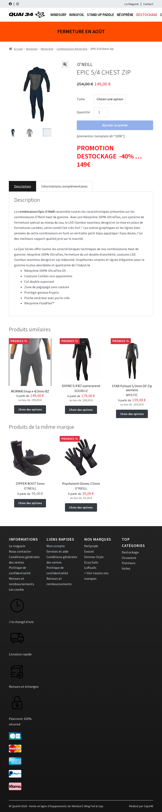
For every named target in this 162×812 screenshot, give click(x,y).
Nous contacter (20, 551)
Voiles (126, 568)
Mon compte (55, 546)
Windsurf (58, 14)
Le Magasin (132, 4)
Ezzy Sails (91, 562)
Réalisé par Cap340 (141, 806)
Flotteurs (128, 563)
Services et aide (57, 551)
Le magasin (17, 546)
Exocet (89, 551)
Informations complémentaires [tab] (64, 186)
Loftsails (90, 567)
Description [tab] (22, 186)
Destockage (146, 14)
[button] (65, 64)
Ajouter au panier (115, 125)
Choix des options (30, 409)
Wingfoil (76, 14)
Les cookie (16, 589)
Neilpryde (91, 546)
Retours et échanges (24, 686)
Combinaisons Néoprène (72, 49)
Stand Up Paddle (100, 14)
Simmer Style (94, 557)
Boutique (32, 49)
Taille (81, 99)
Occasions (129, 558)
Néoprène (125, 14)
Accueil (18, 49)
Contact (148, 4)
